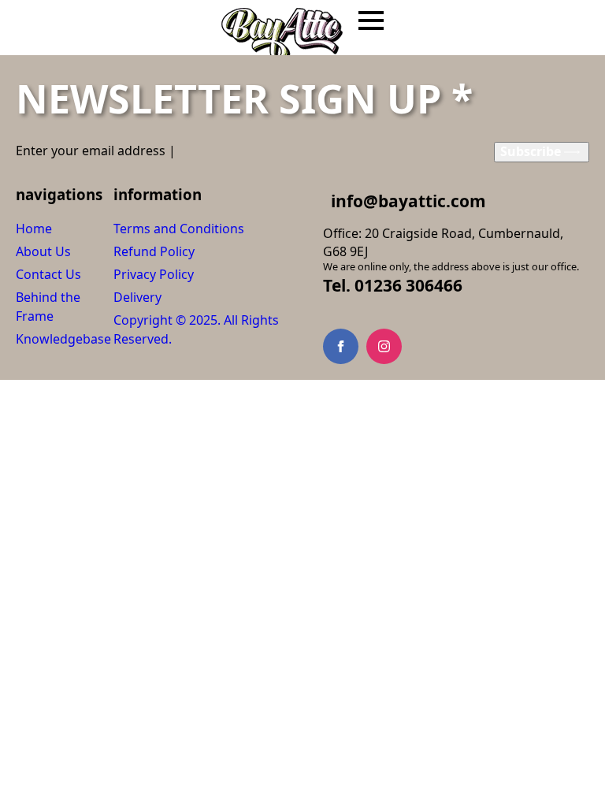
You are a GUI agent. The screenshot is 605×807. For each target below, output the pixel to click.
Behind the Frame (48, 306)
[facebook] (340, 346)
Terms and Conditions (178, 228)
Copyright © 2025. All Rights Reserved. (196, 329)
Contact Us (48, 274)
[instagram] (384, 346)
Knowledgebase (63, 339)
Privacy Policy (153, 274)
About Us (43, 251)
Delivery (137, 297)
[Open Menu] (371, 20)
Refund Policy (154, 251)
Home (34, 228)
